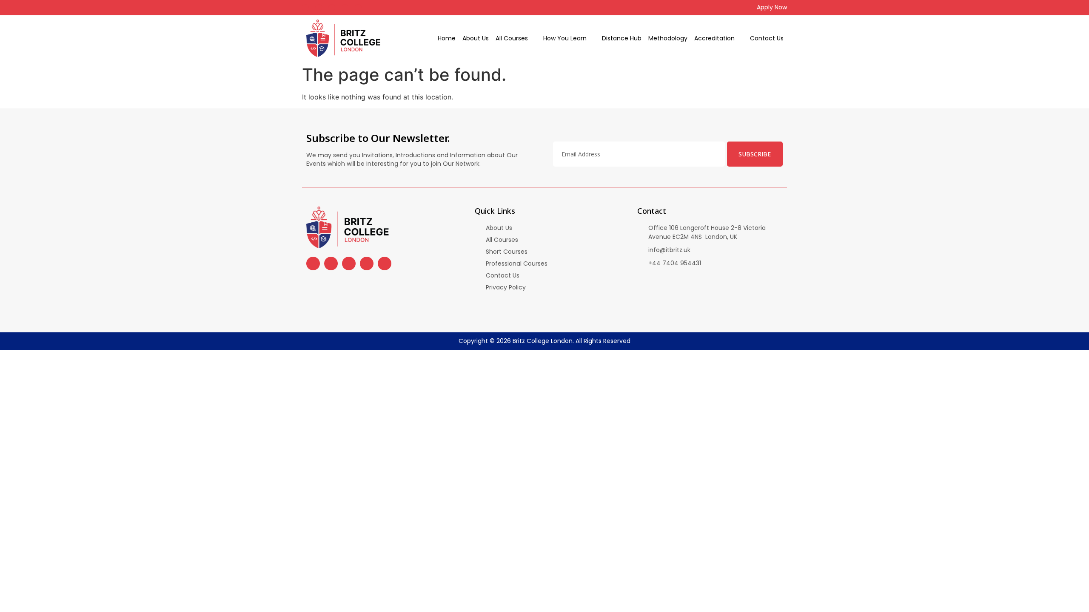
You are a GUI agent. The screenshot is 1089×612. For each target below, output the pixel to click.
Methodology (667, 38)
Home (447, 38)
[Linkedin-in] (358, 7)
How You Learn (565, 38)
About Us (475, 38)
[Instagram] (318, 7)
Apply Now (772, 7)
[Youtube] (331, 7)
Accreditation (714, 38)
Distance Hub (621, 38)
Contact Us (767, 38)
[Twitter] (345, 7)
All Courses (512, 38)
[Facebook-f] (305, 7)
